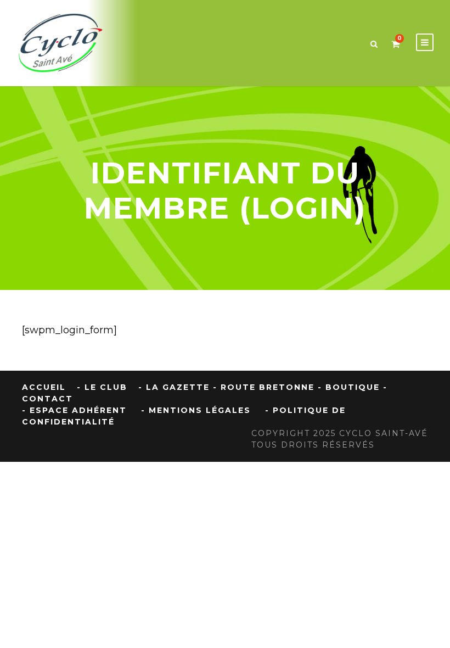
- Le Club (102, 387)
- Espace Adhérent (74, 410)
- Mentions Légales (196, 410)
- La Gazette (174, 387)
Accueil (44, 387)
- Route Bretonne (263, 387)
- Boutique (349, 387)
